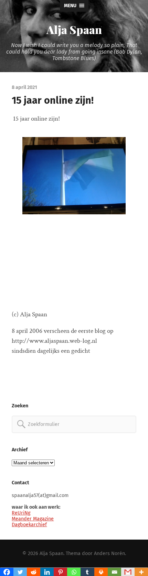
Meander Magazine (33, 519)
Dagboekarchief (29, 525)
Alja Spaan (74, 29)
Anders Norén (109, 553)
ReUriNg (21, 513)
